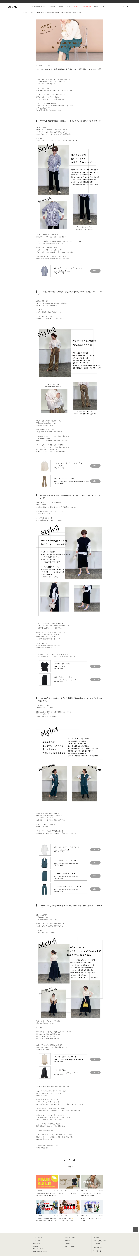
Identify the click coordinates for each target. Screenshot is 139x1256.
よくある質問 (36, 1241)
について (69, 1243)
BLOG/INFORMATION (38, 6)
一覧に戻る (69, 1167)
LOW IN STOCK (87, 6)
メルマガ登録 (97, 1243)
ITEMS (69, 6)
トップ (25, 12)
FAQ (102, 6)
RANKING (61, 6)
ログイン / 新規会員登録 (100, 1241)
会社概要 (67, 1241)
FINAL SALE (77, 6)
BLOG (31, 12)
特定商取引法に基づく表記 (40, 1251)
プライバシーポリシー (38, 1249)
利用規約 (35, 1246)
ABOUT (96, 6)
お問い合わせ (36, 1243)
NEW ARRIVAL (52, 6)
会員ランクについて (70, 1246)
